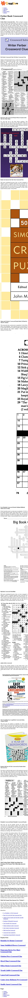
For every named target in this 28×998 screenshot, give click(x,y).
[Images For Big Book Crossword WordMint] (14, 554)
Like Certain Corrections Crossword (11, 928)
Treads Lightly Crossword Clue (11, 970)
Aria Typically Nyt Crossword (9, 923)
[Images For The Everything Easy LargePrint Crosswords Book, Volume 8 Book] (14, 695)
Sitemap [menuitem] (5, 12)
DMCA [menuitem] (5, 10)
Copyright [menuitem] (5, 9)
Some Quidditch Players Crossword (13, 945)
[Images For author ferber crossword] (14, 631)
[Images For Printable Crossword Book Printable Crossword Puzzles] (14, 799)
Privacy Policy (6, 995)
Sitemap (5, 996)
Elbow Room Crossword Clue (11, 966)
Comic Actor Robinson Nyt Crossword (14, 980)
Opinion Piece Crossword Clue (11, 956)
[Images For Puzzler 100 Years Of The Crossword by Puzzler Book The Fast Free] (14, 747)
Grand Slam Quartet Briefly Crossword (11, 935)
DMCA (5, 993)
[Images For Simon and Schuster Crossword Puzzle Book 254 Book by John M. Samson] (14, 254)
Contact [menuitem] (5, 7)
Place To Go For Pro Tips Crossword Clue (12, 915)
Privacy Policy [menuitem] (6, 11)
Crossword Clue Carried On (9, 932)
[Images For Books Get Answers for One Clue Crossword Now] (14, 153)
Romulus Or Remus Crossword (11, 940)
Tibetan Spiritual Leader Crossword (11, 925)
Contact (5, 991)
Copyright (5, 992)
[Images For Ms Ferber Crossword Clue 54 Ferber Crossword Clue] (14, 46)
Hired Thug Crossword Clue (10, 961)
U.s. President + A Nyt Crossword (10, 913)
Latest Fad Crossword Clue (10, 975)
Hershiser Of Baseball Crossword (10, 921)
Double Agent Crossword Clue (11, 984)
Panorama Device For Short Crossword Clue (10, 951)
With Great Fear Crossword (9, 930)
